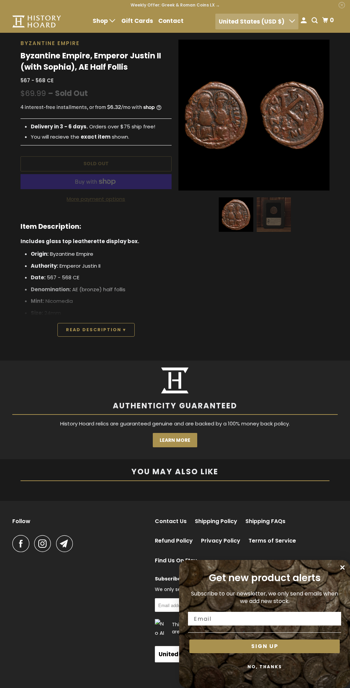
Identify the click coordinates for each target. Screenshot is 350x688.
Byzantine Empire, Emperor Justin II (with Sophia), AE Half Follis (91, 61)
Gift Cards (137, 21)
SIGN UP (264, 646)
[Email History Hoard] (66, 543)
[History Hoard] (36, 21)
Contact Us (171, 521)
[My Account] (304, 21)
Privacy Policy (220, 541)
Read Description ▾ (96, 330)
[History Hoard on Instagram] (44, 543)
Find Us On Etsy (176, 560)
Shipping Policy (216, 521)
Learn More (175, 440)
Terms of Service (272, 541)
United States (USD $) (252, 21)
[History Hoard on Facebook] (22, 543)
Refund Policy (174, 541)
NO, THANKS (264, 667)
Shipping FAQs (265, 521)
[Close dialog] (342, 567)
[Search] (315, 21)
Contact (171, 21)
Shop (101, 21)
